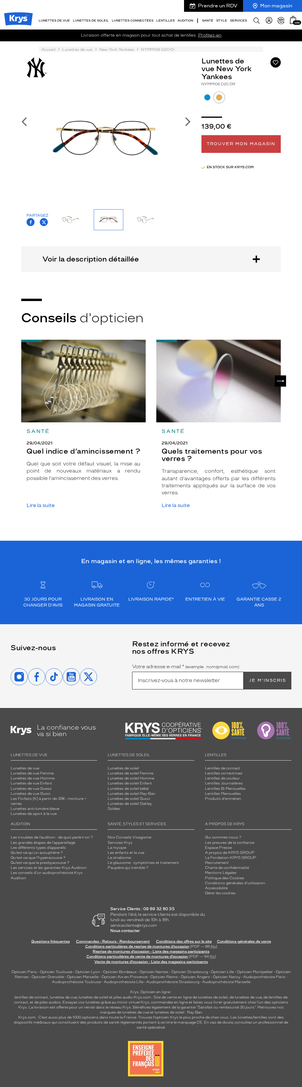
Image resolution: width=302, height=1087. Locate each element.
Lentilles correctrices (223, 773)
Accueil (48, 50)
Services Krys (120, 843)
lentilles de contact (31, 997)
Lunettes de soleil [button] (91, 20)
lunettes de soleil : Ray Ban (178, 1012)
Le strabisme (119, 858)
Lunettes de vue (77, 50)
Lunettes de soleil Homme (131, 778)
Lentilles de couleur (222, 778)
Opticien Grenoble (48, 977)
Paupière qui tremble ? (128, 868)
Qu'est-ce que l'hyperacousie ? (38, 858)
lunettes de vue (63, 997)
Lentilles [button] (165, 20)
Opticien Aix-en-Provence (124, 977)
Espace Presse (218, 848)
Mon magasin (276, 6)
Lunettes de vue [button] (54, 20)
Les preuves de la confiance (229, 843)
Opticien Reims (164, 977)
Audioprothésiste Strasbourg (172, 982)
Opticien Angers (195, 977)
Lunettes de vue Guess (31, 789)
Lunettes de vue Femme (32, 773)
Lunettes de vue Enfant (31, 783)
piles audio (123, 997)
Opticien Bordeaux (120, 972)
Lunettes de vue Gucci (30, 794)
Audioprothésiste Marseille (226, 982)
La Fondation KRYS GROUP (230, 858)
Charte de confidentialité (227, 868)
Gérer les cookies (220, 893)
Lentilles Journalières (224, 783)
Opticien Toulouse (56, 972)
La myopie (117, 848)
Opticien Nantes (154, 972)
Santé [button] (207, 20)
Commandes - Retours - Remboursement (113, 941)
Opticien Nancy (226, 977)
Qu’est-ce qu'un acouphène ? (37, 853)
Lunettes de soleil (123, 768)
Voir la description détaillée (90, 259)
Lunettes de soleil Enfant (130, 783)
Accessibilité (216, 888)
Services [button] (238, 20)
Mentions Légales (221, 873)
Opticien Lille (222, 972)
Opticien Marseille (83, 977)
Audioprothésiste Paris (264, 977)
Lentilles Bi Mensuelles (225, 789)
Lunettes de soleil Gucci (129, 799)
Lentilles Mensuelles (223, 794)
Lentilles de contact (222, 768)
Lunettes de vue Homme (33, 778)
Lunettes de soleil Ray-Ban (131, 794)
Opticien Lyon (87, 972)
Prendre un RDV (217, 6)
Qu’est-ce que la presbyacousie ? (40, 863)
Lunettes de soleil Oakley (130, 804)
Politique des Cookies (224, 878)
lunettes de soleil (93, 997)
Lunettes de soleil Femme (130, 773)
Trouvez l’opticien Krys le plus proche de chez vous (183, 1017)
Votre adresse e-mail (185, 666)
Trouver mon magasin (241, 143)
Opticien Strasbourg (189, 972)
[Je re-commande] (281, 20)
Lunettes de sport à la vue (34, 814)
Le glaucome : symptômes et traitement (143, 863)
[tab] (207, 97)
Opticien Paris (24, 972)
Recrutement (217, 863)
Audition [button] (185, 20)
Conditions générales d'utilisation (235, 883)
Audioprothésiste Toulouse (76, 982)
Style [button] (221, 20)
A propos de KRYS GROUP (230, 853)
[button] (293, 20)
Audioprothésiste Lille (123, 982)
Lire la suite (41, 505)
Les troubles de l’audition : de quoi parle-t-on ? (52, 837)
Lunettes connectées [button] (132, 20)
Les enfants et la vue (126, 853)
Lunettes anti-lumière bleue (35, 809)
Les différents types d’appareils (38, 848)
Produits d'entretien (223, 799)
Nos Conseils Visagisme (129, 837)
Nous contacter (125, 931)
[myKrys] (269, 20)
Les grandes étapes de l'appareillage (43, 843)
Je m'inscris (267, 680)
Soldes (114, 809)
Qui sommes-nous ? (223, 837)
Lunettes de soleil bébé (128, 789)
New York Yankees (116, 50)
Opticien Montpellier (255, 972)
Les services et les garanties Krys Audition (49, 868)
